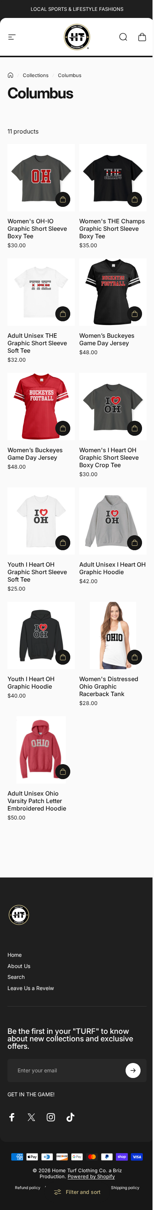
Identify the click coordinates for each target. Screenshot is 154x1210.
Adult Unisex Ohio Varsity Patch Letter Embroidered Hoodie (36, 801)
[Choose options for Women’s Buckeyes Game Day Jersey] (134, 313)
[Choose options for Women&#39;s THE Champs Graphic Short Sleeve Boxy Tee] (134, 199)
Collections (36, 75)
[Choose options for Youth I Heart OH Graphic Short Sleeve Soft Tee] (62, 542)
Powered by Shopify (91, 1176)
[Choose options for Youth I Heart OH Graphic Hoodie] (62, 657)
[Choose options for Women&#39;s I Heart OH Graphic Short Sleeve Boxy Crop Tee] (134, 428)
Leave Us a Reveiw (30, 988)
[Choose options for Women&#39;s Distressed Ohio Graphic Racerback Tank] (134, 657)
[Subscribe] (133, 1070)
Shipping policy (125, 1187)
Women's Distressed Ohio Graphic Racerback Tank (108, 686)
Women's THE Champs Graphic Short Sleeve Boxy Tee (112, 228)
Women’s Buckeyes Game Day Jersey (107, 339)
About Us (18, 966)
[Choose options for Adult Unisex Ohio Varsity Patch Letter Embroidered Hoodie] (62, 771)
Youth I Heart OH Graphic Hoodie (31, 682)
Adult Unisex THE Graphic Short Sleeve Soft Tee (37, 343)
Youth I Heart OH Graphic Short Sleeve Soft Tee (37, 572)
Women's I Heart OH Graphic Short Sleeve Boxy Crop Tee (109, 457)
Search (16, 977)
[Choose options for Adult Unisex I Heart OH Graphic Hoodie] (134, 542)
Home (14, 955)
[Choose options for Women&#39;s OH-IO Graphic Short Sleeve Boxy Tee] (62, 199)
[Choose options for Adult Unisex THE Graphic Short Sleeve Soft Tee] (62, 313)
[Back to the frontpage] (10, 75)
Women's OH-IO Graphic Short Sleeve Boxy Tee (37, 228)
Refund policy (27, 1187)
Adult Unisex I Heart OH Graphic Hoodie (112, 568)
